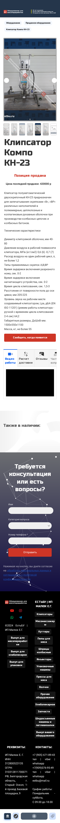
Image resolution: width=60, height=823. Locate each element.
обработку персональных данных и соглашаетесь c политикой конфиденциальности (27, 575)
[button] (54, 80)
